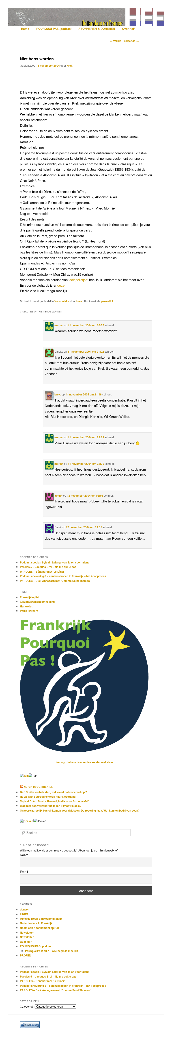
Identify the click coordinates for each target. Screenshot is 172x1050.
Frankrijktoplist (29, 597)
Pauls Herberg (29, 611)
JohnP (58, 495)
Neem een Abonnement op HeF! (40, 928)
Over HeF (128, 28)
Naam (24, 855)
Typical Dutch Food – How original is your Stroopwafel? (55, 801)
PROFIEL (25, 955)
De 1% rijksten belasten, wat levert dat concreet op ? (53, 792)
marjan (58, 325)
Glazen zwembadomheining (37, 602)
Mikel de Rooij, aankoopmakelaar (41, 919)
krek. (57, 394)
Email (24, 871)
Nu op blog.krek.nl (38, 786)
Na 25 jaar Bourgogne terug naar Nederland (47, 797)
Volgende (131, 41)
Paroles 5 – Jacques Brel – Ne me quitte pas (48, 567)
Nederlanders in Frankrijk (36, 923)
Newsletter (27, 932)
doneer (24, 909)
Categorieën (27, 1006)
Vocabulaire (61, 301)
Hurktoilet (26, 606)
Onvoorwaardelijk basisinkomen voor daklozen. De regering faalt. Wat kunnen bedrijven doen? (80, 810)
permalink (107, 301)
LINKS (24, 914)
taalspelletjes (78, 279)
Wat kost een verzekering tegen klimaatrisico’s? (50, 806)
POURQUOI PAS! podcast (53, 28)
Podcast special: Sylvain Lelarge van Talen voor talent (54, 562)
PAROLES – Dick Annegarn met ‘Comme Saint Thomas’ (55, 581)
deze (60, 285)
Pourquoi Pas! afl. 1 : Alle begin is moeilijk (51, 951)
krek (70, 65)
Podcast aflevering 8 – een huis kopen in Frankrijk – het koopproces (63, 576)
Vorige (115, 41)
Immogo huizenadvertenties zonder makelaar (84, 762)
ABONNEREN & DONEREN (96, 28)
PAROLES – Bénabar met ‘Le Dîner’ (42, 572)
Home (25, 28)
